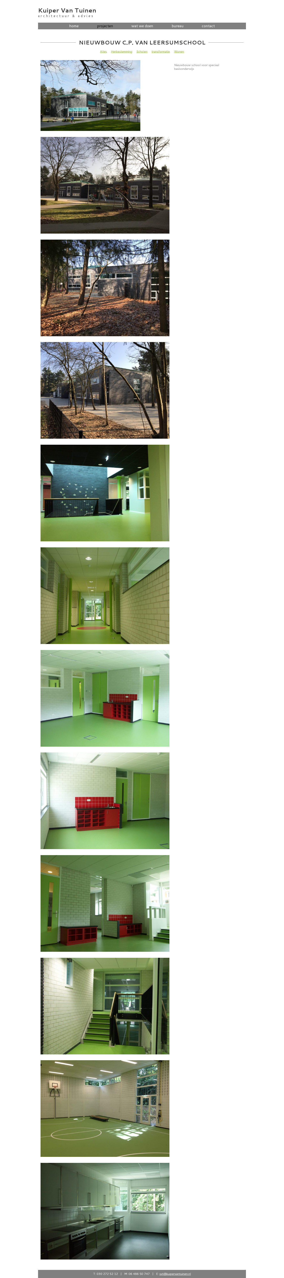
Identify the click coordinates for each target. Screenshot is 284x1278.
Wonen (179, 51)
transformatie (161, 51)
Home (74, 25)
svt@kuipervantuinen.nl (175, 1274)
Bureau (178, 25)
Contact (208, 25)
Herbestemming (121, 51)
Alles (103, 51)
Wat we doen (142, 25)
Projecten (105, 25)
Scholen (141, 51)
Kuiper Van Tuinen (67, 10)
